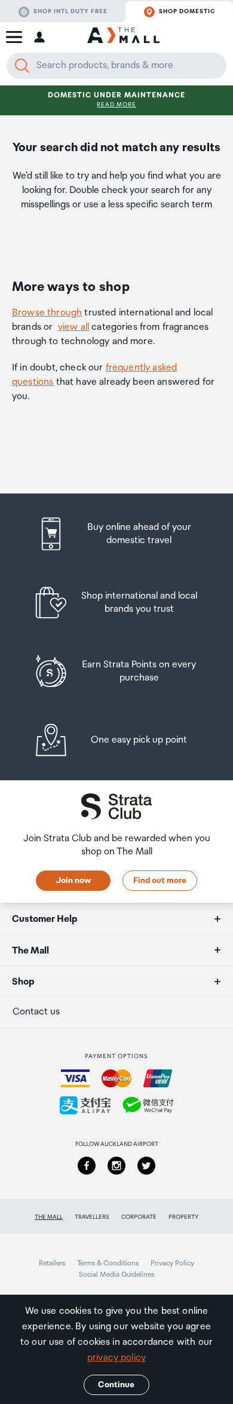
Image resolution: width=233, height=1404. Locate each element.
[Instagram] (116, 1166)
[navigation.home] (123, 37)
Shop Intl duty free (70, 11)
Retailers (52, 1263)
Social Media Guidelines (116, 1275)
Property (183, 1217)
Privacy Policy (172, 1263)
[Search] (22, 65)
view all (73, 327)
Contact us (36, 1011)
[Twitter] (146, 1166)
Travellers (92, 1217)
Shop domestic (187, 11)
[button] (14, 37)
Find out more (159, 880)
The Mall (49, 1217)
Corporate (139, 1217)
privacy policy (116, 1357)
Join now (73, 880)
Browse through (47, 312)
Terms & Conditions (108, 1263)
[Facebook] (87, 1166)
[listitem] (117, 533)
